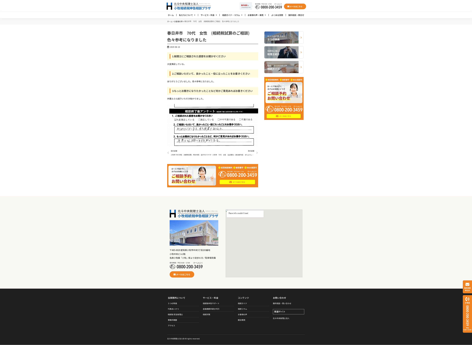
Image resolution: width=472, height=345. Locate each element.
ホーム (171, 15)
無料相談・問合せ (296, 15)
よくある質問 (277, 15)
